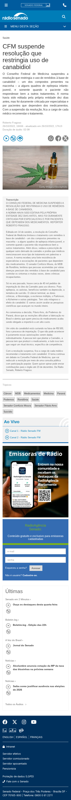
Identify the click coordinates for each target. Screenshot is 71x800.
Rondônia (23, 399)
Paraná (61, 393)
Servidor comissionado (16, 758)
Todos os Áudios (14, 704)
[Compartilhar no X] (65, 138)
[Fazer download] (20, 138)
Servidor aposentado (15, 763)
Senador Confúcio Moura (17, 405)
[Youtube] (33, 722)
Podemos (9, 399)
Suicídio (8, 411)
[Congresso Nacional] (12, 730)
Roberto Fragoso (12, 122)
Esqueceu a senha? (16, 567)
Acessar (36, 568)
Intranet (10, 746)
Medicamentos (32, 393)
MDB (18, 393)
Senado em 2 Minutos (17, 599)
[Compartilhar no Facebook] (58, 138)
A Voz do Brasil (13, 640)
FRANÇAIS (36, 737)
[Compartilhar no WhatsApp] (51, 138)
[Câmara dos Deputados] (5, 730)
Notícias (9, 660)
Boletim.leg (11, 619)
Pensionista (9, 768)
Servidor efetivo (12, 753)
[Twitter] (14, 722)
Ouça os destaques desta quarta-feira (35, 604)
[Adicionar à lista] (13, 138)
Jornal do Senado (23, 645)
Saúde (35, 399)
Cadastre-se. (30, 575)
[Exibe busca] (63, 17)
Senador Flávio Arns (46, 405)
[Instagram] (24, 722)
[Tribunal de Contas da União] (21, 730)
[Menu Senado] (6, 5)
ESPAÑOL (21, 737)
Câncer (8, 393)
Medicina (49, 393)
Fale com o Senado (17, 781)
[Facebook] (6, 722)
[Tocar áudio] (6, 138)
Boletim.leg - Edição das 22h (30, 625)
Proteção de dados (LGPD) (18, 776)
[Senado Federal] (35, 5)
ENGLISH (8, 737)
